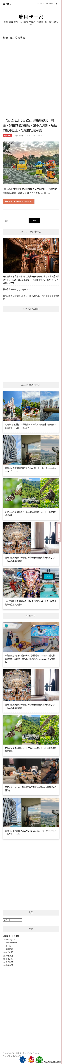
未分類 (8, 946)
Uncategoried (10, 939)
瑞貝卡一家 (31, 17)
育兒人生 (9, 959)
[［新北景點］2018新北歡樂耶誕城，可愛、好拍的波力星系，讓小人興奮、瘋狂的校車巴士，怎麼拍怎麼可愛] (31, 162)
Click (59, 532)
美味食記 (9, 956)
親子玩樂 (9, 962)
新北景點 (7, 136)
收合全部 (15, 936)
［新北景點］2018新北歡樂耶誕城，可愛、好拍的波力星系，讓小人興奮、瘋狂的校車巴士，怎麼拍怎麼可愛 (30, 125)
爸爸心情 (9, 952)
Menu (8, 4)
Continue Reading (22, 201)
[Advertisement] (31, 83)
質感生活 (9, 965)
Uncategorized (11, 943)
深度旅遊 (9, 949)
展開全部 (6, 936)
